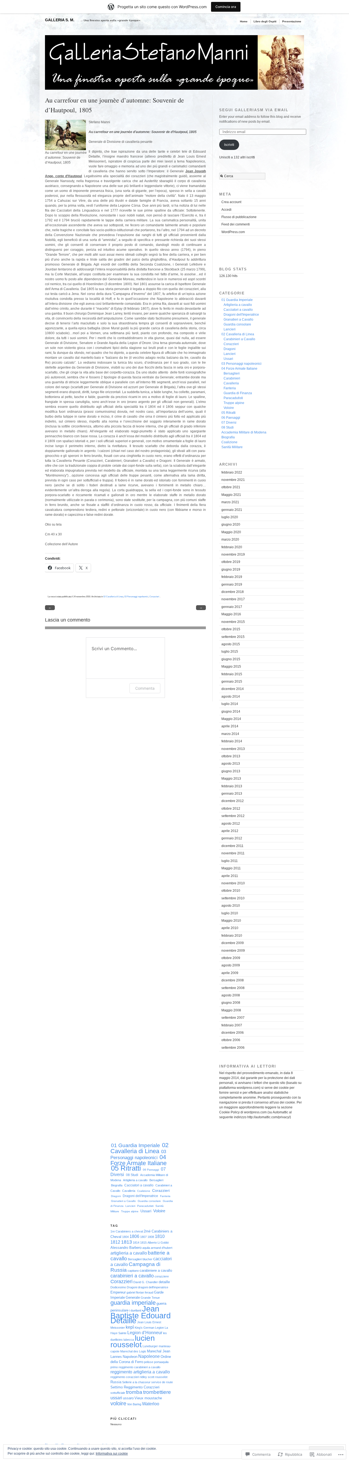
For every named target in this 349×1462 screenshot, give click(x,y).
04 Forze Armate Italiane (239, 368)
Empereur (118, 1292)
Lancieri (230, 329)
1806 (134, 1236)
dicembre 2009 (232, 943)
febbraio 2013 (231, 786)
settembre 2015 (233, 637)
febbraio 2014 (231, 741)
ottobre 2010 (230, 891)
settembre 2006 (233, 1048)
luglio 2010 (229, 913)
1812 (115, 1242)
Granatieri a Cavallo (238, 319)
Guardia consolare (237, 324)
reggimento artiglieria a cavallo (140, 1372)
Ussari (228, 359)
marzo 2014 (230, 734)
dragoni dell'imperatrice (153, 1287)
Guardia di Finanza (238, 393)
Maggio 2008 (231, 1010)
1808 (151, 1236)
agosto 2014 (230, 696)
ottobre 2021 (230, 487)
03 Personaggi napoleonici (136, 596)
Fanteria (230, 388)
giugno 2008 (230, 1003)
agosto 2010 (230, 906)
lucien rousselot (132, 1341)
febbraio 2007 (231, 1025)
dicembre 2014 (232, 689)
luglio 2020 (229, 517)
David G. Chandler (145, 1282)
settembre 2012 (233, 816)
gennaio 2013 (231, 793)
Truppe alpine (234, 403)
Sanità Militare (232, 447)
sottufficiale (117, 1392)
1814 (136, 1242)
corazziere (162, 1276)
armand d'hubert (161, 1247)
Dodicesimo (118, 1287)
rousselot (161, 1377)
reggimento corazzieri (124, 1377)
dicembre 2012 (232, 801)
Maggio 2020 (231, 532)
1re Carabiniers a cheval (126, 1231)
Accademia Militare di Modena (243, 432)
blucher (147, 1259)
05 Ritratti (228, 413)
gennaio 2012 (231, 838)
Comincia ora (225, 7)
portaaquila (161, 1362)
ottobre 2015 (230, 629)
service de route (162, 1382)
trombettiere (157, 1392)
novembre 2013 (233, 749)
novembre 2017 (233, 599)
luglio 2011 (229, 861)
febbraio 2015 (231, 674)
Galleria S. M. (59, 20)
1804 (125, 1236)
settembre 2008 (233, 988)
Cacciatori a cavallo (238, 310)
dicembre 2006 (232, 1033)
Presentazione (291, 21)
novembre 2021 (233, 480)
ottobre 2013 (230, 756)
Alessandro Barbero (126, 1248)
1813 (126, 1242)
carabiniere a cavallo (156, 1270)
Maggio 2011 (231, 868)
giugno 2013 (230, 771)
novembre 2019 (233, 554)
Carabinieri (232, 378)
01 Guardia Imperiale (237, 300)
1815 (143, 1242)
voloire (118, 1403)
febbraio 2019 (231, 577)
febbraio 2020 (231, 547)
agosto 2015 (230, 644)
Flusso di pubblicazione (239, 217)
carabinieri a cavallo (132, 1276)
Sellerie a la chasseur (136, 1382)
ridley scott (147, 1377)
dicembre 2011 (232, 846)
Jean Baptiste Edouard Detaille (140, 1314)
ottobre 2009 (230, 958)
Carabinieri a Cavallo (239, 339)
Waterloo (150, 1403)
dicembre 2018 (232, 592)
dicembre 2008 (232, 980)
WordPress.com (233, 232)
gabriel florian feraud (140, 1292)
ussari (116, 1397)
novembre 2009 (233, 950)
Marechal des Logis (133, 1351)
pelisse (148, 1362)
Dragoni (230, 349)
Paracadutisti (233, 398)
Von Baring (134, 1404)
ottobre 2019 (230, 562)
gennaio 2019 (231, 584)
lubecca (129, 1339)
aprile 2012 (229, 831)
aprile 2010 (229, 928)
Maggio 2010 (231, 921)
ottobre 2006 (230, 1040)
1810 (160, 1236)
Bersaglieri (232, 373)
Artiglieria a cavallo (238, 305)
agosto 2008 (230, 995)
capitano (133, 1270)
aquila (146, 1247)
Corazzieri (154, 596)
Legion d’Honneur (144, 1332)
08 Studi (227, 427)
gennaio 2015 (231, 681)
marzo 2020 (230, 539)
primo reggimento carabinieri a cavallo (135, 1367)
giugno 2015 (230, 659)
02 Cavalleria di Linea (113, 596)
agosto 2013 (230, 763)
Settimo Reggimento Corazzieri (135, 1387)
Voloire (229, 408)
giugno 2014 (230, 711)
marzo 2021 (230, 502)
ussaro (128, 1398)
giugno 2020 (230, 524)
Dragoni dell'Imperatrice (241, 314)
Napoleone (149, 1356)
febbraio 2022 (231, 472)
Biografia (228, 437)
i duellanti (135, 1310)
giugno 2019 (230, 569)
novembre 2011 (233, 853)
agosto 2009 (230, 965)
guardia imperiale (133, 1302)
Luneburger (150, 1346)
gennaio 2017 (231, 607)
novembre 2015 (233, 622)
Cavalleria (231, 383)
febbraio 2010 (231, 936)
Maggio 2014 (231, 719)
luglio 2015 (229, 651)
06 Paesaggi (230, 418)
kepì (130, 1327)
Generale (133, 1297)
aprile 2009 (229, 973)
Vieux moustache (148, 1398)
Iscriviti (229, 145)
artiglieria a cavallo (128, 1253)
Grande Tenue (150, 1297)
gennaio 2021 (231, 510)
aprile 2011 (229, 876)
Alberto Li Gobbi (158, 1242)
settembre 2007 (233, 1018)
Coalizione (229, 442)
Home (244, 21)
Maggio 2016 (231, 614)
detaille (164, 1282)
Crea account (231, 202)
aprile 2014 (229, 726)
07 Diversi (228, 422)
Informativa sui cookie (112, 1453)
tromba (134, 1392)
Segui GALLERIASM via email (253, 110)
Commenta (145, 688)
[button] (65, 135)
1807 (143, 1236)
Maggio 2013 (231, 778)
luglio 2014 (229, 704)
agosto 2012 (230, 823)
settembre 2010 (233, 898)
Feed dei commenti (235, 224)
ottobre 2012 (230, 808)
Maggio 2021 (231, 495)
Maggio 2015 (231, 666)
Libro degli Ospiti (265, 21)
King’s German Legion (149, 1327)
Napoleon (130, 1357)
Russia (115, 1382)
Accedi (226, 210)
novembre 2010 (233, 883)
